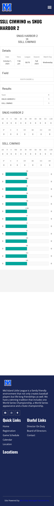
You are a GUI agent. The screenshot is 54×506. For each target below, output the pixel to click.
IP (4, 130)
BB (40, 119)
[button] (49, 7)
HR (30, 119)
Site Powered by (12, 500)
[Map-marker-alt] (17, 412)
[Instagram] (11, 412)
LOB (50, 119)
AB (3, 119)
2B (21, 119)
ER (25, 130)
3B (26, 119)
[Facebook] (5, 412)
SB (35, 119)
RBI (16, 119)
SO (45, 119)
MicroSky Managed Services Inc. (35, 500)
